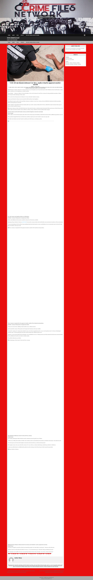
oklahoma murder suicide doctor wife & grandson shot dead (50, 565)
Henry (33, 86)
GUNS (34, 87)
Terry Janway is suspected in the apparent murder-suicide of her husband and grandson (37, 566)
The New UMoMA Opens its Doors (32, 35)
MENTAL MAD (54, 87)
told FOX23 (24, 222)
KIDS (39, 87)
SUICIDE (36, 88)
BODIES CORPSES (12, 87)
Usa (39, 88)
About (13, 35)
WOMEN (44, 88)
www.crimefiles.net (46, 16)
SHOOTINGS (27, 88)
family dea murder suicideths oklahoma (40, 565)
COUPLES (16, 87)
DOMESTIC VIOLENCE (20, 87)
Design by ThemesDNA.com (46, 578)
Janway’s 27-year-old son (51, 565)
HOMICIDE (36, 87)
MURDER (57, 87)
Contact (22, 35)
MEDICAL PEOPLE (49, 87)
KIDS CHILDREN (42, 87)
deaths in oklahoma (15, 565)
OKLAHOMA (60, 87)
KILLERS (46, 87)
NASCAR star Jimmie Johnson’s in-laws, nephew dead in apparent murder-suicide (35, 83)
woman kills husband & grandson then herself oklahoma (49, 566)
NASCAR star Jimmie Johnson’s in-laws (21, 565)
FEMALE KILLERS (31, 87)
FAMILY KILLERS (26, 87)
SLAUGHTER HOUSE (32, 88)
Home (9, 35)
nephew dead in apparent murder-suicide (33, 565)
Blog (18, 35)
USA (38, 88)
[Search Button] (84, 35)
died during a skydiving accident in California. (26, 565)
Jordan (56, 565)
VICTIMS (42, 88)
